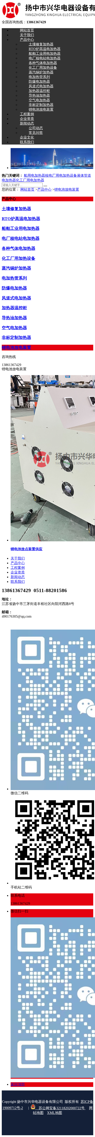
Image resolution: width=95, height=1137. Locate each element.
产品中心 (44, 189)
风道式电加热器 (16, 298)
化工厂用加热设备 (18, 258)
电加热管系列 (14, 278)
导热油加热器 (14, 317)
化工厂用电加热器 (30, 180)
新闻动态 (18, 577)
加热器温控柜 (14, 307)
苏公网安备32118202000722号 (60, 1108)
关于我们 (18, 558)
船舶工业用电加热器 (21, 228)
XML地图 (54, 1113)
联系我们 (18, 581)
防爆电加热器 (14, 288)
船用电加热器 (34, 175)
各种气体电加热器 (18, 248)
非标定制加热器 (16, 337)
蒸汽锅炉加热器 (16, 268)
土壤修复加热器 (16, 208)
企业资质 (18, 572)
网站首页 (27, 189)
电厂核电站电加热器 (21, 238)
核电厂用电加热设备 (61, 175)
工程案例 (18, 567)
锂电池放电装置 (66, 189)
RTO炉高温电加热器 (21, 218)
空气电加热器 (14, 327)
